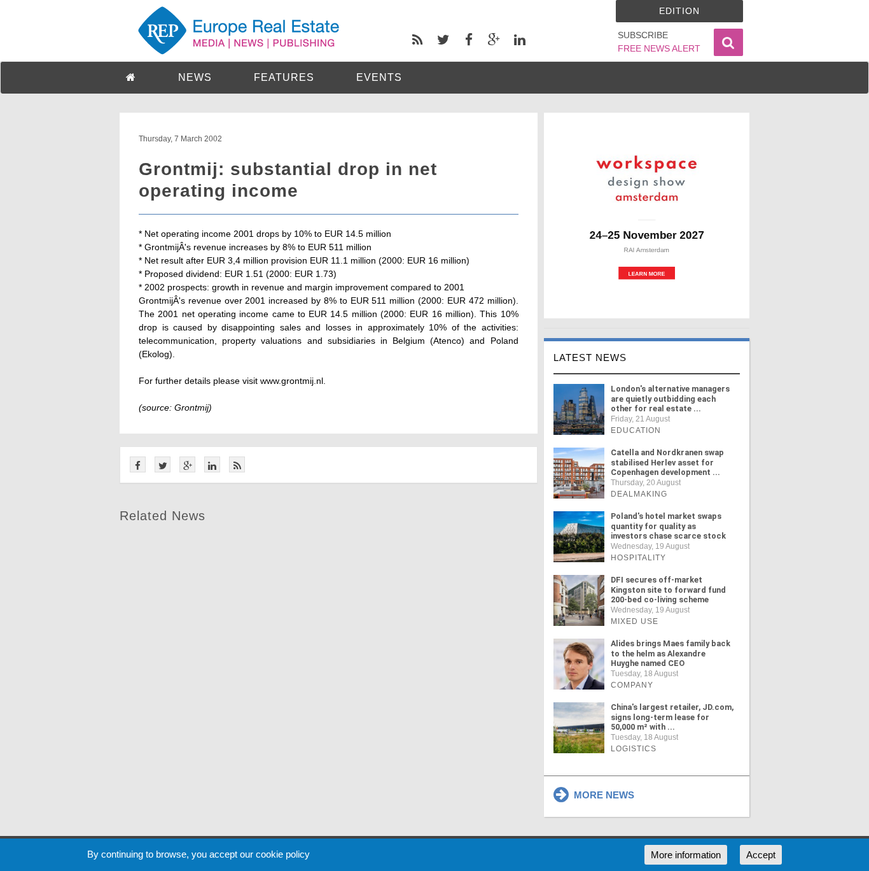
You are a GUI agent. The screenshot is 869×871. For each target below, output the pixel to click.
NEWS (195, 77)
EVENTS (379, 77)
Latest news (590, 357)
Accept (760, 854)
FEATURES (284, 77)
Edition (679, 11)
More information (686, 854)
